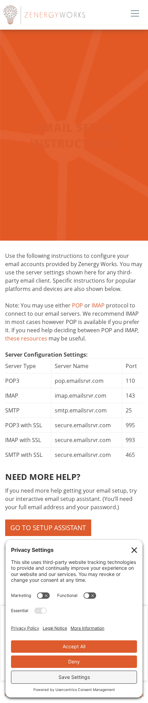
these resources (26, 338)
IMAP (98, 305)
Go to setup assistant (48, 527)
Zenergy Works (63, 15)
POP (77, 305)
